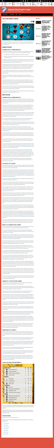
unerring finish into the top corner (24, 303)
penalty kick (29, 173)
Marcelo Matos (13, 118)
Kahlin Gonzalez (29, 261)
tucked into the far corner (24, 172)
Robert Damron (27, 292)
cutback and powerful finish (12, 243)
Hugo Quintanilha (14, 303)
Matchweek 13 (9, 417)
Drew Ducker (9, 303)
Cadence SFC (7, 282)
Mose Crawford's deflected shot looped (8, 355)
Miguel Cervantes (24, 154)
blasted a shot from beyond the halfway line (26, 212)
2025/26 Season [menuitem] (5, 14)
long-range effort (9, 195)
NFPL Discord (6, 432)
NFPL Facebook (6, 423)
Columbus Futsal (13, 52)
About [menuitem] (20, 14)
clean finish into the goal (10, 206)
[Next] (53, 4)
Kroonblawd (17, 189)
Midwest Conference (10, 101)
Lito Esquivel (19, 123)
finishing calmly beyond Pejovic (20, 201)
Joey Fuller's (17, 261)
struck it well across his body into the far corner (9, 262)
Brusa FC (19, 226)
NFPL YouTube (4, 44)
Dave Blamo (6, 119)
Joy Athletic (23, 165)
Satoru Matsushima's (27, 341)
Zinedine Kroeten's (19, 173)
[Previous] (0, 4)
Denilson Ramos (4, 200)
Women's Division (12, 90)
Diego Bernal (32, 129)
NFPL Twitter (6, 425)
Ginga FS (3, 331)
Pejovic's (9, 184)
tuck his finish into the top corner (14, 124)
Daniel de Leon (21, 348)
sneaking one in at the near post (7, 201)
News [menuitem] (16, 14)
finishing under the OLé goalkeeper (14, 88)
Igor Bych (13, 172)
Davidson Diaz (15, 272)
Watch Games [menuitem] (12, 14)
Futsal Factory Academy (14, 282)
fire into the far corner (5, 232)
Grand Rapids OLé (27, 51)
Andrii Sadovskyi (21, 213)
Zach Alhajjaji (4, 236)
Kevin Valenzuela (4, 242)
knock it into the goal (30, 152)
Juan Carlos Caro (11, 237)
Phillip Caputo (15, 178)
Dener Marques (25, 129)
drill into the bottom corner (24, 248)
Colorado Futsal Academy (25, 226)
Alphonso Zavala (15, 358)
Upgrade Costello (18, 355)
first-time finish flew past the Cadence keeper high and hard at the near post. (23, 312)
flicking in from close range (10, 207)
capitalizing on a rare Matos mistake (7, 128)
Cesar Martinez (28, 355)
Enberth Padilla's (18, 237)
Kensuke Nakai (15, 342)
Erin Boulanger (18, 87)
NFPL (3, 1)
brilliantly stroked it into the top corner (7, 68)
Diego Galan (19, 231)
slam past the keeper (10, 236)
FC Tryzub (32, 166)
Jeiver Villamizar (13, 248)
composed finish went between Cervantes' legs (18, 119)
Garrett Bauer (6, 257)
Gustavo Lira (7, 312)
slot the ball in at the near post (26, 135)
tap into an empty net (12, 257)
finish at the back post (6, 130)
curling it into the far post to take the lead (16, 356)
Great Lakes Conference (8, 165)
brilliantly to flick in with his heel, (24, 200)
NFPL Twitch (6, 430)
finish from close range (17, 194)
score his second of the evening (15, 238)
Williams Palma (13, 152)
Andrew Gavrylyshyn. (12, 176)
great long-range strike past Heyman (24, 306)
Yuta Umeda (16, 343)
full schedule (15, 417)
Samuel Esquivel (29, 107)
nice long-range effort (26, 347)
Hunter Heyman (7, 292)
